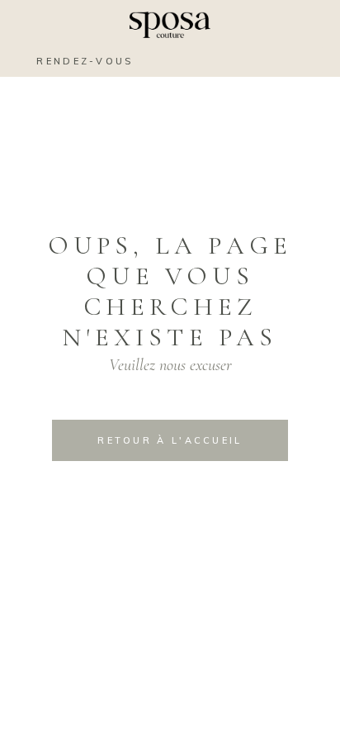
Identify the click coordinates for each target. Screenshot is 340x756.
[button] (311, 60)
